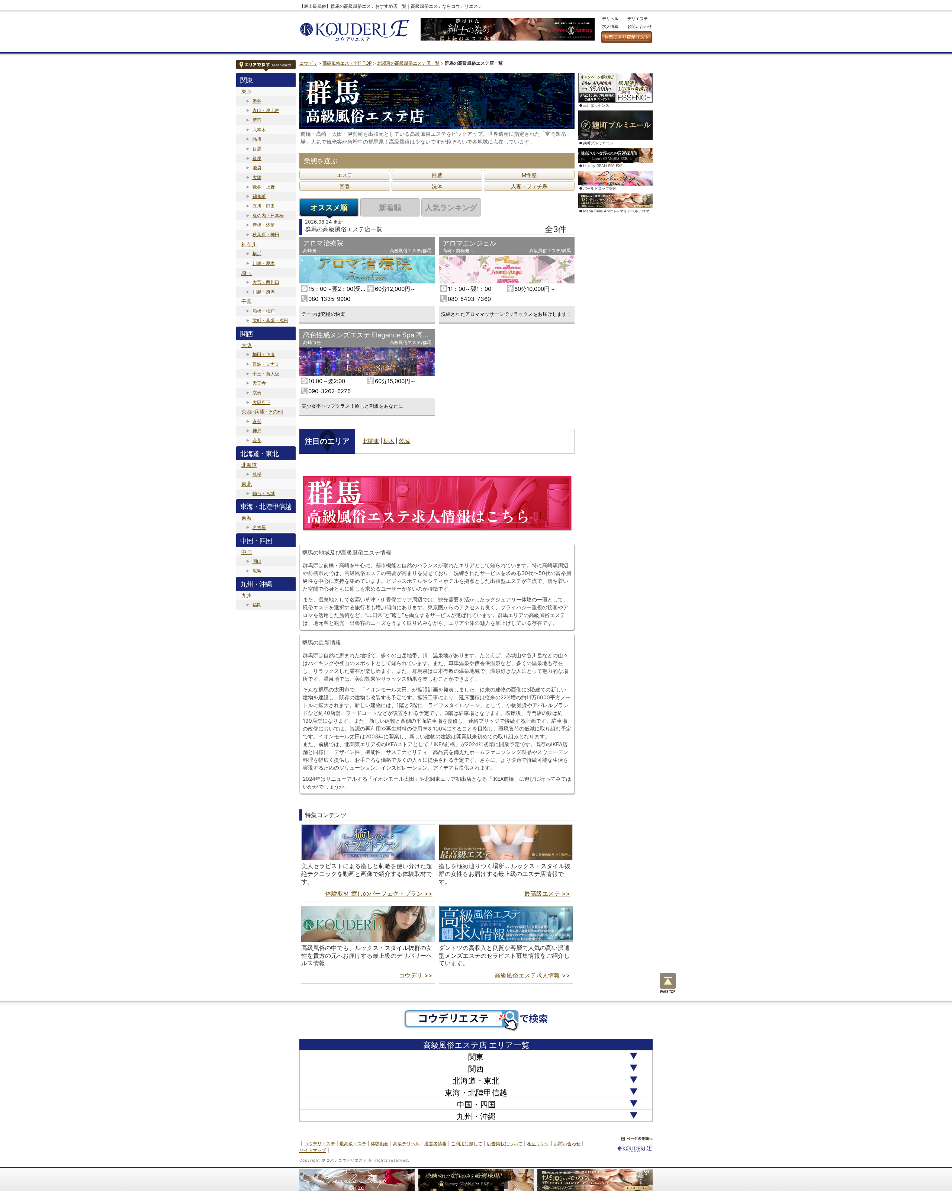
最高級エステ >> (547, 893)
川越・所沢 (264, 292)
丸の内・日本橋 (268, 215)
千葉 (246, 301)
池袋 (257, 167)
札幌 (257, 474)
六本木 (259, 129)
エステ (345, 175)
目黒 (257, 148)
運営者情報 (435, 1143)
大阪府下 (261, 402)
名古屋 (259, 527)
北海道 (249, 465)
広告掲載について (504, 1143)
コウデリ (308, 63)
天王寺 (259, 383)
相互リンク (538, 1143)
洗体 (437, 186)
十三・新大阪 (266, 373)
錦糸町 (259, 196)
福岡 (257, 604)
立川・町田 (264, 206)
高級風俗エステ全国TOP (347, 63)
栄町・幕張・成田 (270, 320)
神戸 (257, 430)
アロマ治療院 (323, 243)
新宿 (257, 120)
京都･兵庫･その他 (262, 411)
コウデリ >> (415, 975)
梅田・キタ (264, 354)
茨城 (404, 440)
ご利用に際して (466, 1143)
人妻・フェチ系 (529, 186)
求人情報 (610, 26)
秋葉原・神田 (266, 234)
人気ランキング (451, 207)
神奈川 (249, 244)
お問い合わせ (639, 26)
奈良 (257, 440)
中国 (246, 552)
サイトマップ (312, 1150)
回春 (345, 186)
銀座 (257, 158)
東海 (246, 517)
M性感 (529, 175)
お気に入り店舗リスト (626, 37)
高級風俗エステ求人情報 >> (532, 975)
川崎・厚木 (264, 263)
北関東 (371, 440)
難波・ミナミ (266, 364)
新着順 (390, 207)
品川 (257, 139)
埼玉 (246, 273)
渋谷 (257, 101)
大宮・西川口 (266, 282)
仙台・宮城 (264, 493)
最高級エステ (353, 1143)
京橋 (257, 392)
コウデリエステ (319, 1143)
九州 (246, 595)
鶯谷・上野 (264, 187)
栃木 (389, 440)
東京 (246, 91)
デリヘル (610, 18)
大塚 (257, 177)
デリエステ (637, 18)
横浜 (257, 253)
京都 (257, 421)
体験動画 (380, 1143)
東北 (246, 484)
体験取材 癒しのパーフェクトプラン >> (378, 893)
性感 (437, 175)
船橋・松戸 (264, 311)
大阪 (246, 345)
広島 (257, 571)
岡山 (257, 561)
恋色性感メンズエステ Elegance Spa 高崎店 (369, 335)
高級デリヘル (406, 1143)
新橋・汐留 (264, 225)
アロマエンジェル (469, 243)
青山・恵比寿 (266, 110)
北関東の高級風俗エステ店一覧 (408, 63)
